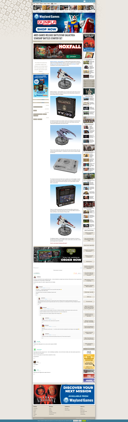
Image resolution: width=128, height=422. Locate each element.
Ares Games (35, 110)
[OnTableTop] (37, 1)
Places (49, 3)
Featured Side (44, 114)
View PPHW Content (89, 86)
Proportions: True (40, 119)
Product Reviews (51, 414)
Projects (41, 3)
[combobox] (76, 3)
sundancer (39, 276)
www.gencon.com (89, 376)
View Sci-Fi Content (89, 81)
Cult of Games (35, 408)
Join (91, 1)
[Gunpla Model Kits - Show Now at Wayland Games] (64, 23)
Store (87, 1)
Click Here (89, 368)
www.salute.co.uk (89, 380)
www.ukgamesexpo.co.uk (89, 360)
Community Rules (82, 414)
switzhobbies (39, 349)
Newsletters (50, 411)
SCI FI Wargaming (36, 115)
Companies (35, 414)
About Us (81, 408)
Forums (45, 3)
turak (38, 369)
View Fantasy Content (89, 83)
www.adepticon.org (89, 371)
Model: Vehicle (35, 119)
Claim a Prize (66, 408)
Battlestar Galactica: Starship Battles (38, 114)
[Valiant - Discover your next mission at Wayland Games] (89, 51)
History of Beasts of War (83, 411)
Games (37, 3)
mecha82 (38, 341)
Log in (94, 1)
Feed (89, 1)
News (34, 3)
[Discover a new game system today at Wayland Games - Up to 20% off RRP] (58, 262)
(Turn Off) (43, 73)
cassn (41, 41)
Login (81, 267)
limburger (41, 286)
